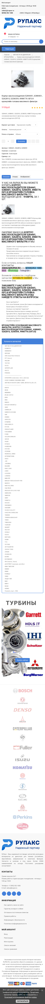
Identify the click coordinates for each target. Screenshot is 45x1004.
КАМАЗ (7, 569)
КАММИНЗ (8, 351)
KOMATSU (8, 348)
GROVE (7, 439)
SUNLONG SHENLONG (11, 512)
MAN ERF (7, 478)
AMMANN (7, 392)
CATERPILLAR (9, 368)
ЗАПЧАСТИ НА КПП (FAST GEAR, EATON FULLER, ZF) (20, 383)
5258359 (8, 159)
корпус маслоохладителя (11, 165)
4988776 (40, 162)
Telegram (28, 13)
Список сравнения (10, 949)
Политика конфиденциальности (15, 924)
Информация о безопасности (14, 920)
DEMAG (7, 417)
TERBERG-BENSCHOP (11, 517)
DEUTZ (7, 370)
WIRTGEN (7, 537)
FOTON (7, 427)
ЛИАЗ (6, 576)
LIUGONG (7, 473)
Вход (6, 934)
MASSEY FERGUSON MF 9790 (13, 481)
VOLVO (7, 534)
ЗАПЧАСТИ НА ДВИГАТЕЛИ (13, 346)
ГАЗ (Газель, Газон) (11, 561)
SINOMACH (8, 505)
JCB (6, 461)
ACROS (7, 387)
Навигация (9, 49)
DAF (6, 414)
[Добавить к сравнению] (37, 141)
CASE (6, 407)
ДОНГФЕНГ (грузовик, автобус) (15, 564)
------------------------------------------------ (13, 375)
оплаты (16, 253)
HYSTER (7, 449)
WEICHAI (7, 353)
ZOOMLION (8, 554)
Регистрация (8, 938)
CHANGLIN (8, 409)
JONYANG (8, 463)
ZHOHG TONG (9, 549)
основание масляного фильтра (19, 162)
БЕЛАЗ (7, 556)
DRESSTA (7, 419)
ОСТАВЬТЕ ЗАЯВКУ (22, 278)
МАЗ (6, 581)
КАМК (6, 571)
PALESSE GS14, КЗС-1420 (12, 490)
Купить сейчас (22, 660)
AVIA (6, 397)
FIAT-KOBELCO (9, 424)
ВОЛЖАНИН (8, 559)
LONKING (7, 476)
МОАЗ (6, 586)
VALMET (7, 527)
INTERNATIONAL (9, 456)
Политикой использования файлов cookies (20, 997)
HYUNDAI (7, 451)
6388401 (4, 162)
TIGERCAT (8, 525)
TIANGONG (8, 522)
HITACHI (7, 444)
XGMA (6, 539)
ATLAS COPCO (9, 395)
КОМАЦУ (7, 574)
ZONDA (7, 552)
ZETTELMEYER (9, 547)
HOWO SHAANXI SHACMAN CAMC (15, 380)
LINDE (6, 471)
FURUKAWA (8, 432)
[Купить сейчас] (29, 141)
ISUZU (7, 365)
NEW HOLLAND (9, 485)
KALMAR (7, 466)
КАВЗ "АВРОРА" (9, 566)
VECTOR (7, 530)
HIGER (6, 441)
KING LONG (8, 468)
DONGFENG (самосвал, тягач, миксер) (17, 378)
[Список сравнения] (42, 49)
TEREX (7, 520)
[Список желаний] (38, 49)
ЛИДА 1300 (8, 579)
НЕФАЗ (7, 588)
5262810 (11, 167)
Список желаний (10, 945)
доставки (34, 251)
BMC (6, 400)
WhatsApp (35, 13)
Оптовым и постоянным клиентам (16, 912)
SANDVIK (7, 495)
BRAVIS (7, 402)
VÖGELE (7, 532)
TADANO (7, 515)
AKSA (6, 390)
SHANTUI (7, 500)
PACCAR (7, 360)
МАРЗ (6, 583)
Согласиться (22, 1001)
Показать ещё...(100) (11, 591)
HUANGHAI (8, 446)
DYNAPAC (8, 422)
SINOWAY (7, 507)
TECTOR (7, 363)
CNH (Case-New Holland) (12, 356)
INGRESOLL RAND (10, 454)
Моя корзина (8, 942)
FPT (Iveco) (8, 358)
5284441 (34, 162)
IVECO (6, 458)
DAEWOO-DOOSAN (10, 412)
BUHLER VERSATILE (10, 405)
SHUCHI (7, 503)
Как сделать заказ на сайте (13, 905)
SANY (6, 498)
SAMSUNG (8, 493)
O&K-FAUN (8, 488)
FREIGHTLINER (9, 429)
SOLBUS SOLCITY (10, 510)
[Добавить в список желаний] (33, 141)
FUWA (6, 434)
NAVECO (7, 483)
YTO (6, 542)
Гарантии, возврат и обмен (13, 909)
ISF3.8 (35, 159)
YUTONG (7, 544)
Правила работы (10, 916)
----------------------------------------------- (13, 385)
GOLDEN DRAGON (10, 436)
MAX (22, 13)
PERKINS (7, 373)
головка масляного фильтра (22, 159)
